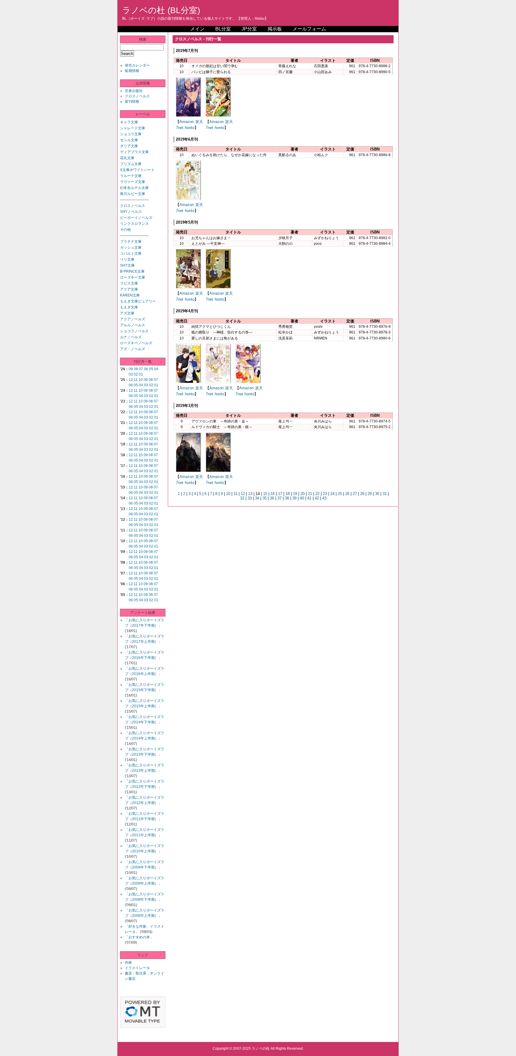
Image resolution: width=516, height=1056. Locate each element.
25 (340, 493)
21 (310, 493)
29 (370, 493)
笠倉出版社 (134, 91)
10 (141, 380)
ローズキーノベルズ (136, 343)
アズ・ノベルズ (132, 349)
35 (264, 498)
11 (136, 380)
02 (136, 374)
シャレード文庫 (132, 128)
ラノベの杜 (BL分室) (161, 10)
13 (250, 493)
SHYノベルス (131, 212)
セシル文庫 (129, 140)
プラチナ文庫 (131, 241)
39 (294, 498)
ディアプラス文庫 (134, 152)
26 (347, 493)
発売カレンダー (137, 65)
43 (324, 498)
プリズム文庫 (131, 164)
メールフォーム (309, 28)
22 (317, 493)
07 (141, 369)
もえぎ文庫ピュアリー (138, 301)
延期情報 (132, 71)
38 (287, 498)
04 (156, 369)
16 (273, 493)
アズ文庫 (127, 313)
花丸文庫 (127, 158)
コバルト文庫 (131, 253)
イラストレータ (137, 968)
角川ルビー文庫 (132, 194)
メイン (197, 28)
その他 (125, 230)
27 (355, 493)
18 (287, 493)
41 (309, 498)
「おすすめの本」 (139, 937)
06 (146, 369)
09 (131, 369)
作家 (128, 962)
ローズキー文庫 (132, 277)
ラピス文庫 (129, 283)
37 (279, 498)
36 (272, 498)
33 (250, 498)
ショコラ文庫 (131, 134)
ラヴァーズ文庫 (132, 182)
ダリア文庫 (129, 146)
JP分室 (249, 28)
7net (179, 127)
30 (377, 493)
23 (325, 493)
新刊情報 (132, 101)
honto (189, 127)
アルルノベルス (132, 325)
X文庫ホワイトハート (137, 170)
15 (265, 493)
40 (302, 498)
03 (131, 374)
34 (257, 498)
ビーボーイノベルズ (136, 218)
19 (295, 493)
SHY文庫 (127, 265)
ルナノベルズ (131, 337)
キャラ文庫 (129, 122)
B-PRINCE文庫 (132, 271)
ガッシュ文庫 (131, 247)
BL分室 (223, 28)
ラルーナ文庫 (131, 176)
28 (362, 493)
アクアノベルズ (132, 319)
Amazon (186, 121)
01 (141, 374)
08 (136, 369)
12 (131, 380)
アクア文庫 (129, 289)
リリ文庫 (127, 259)
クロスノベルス (137, 96)
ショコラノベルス (134, 331)
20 (302, 493)
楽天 (199, 121)
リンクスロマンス (134, 224)
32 (242, 498)
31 (385, 493)
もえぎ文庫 (129, 307)
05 (151, 369)
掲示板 (275, 28)
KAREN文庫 (130, 295)
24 (332, 493)
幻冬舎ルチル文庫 (134, 188)
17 (280, 493)
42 (317, 498)
